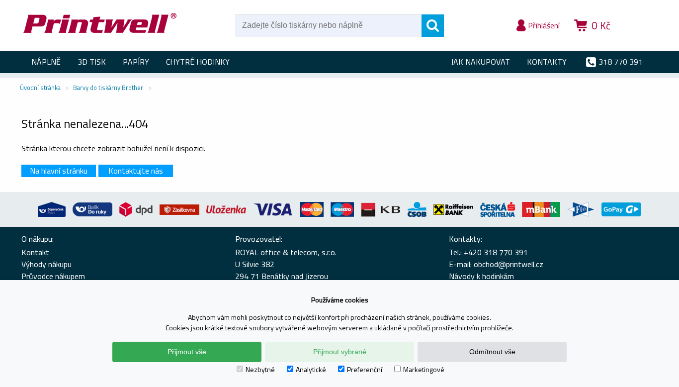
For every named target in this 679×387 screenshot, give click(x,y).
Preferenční (364, 369)
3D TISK (92, 62)
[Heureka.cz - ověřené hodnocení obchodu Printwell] (639, 40)
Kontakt (35, 252)
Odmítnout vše (492, 352)
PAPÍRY (136, 62)
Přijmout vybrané (339, 352)
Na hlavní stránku (58, 171)
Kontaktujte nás (135, 171)
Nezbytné (260, 369)
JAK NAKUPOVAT (480, 62)
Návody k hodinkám (481, 276)
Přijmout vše (187, 352)
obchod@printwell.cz (508, 264)
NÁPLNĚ (46, 62)
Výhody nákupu (46, 264)
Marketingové (423, 369)
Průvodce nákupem (53, 276)
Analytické (311, 369)
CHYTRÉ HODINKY (198, 62)
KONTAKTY (547, 62)
